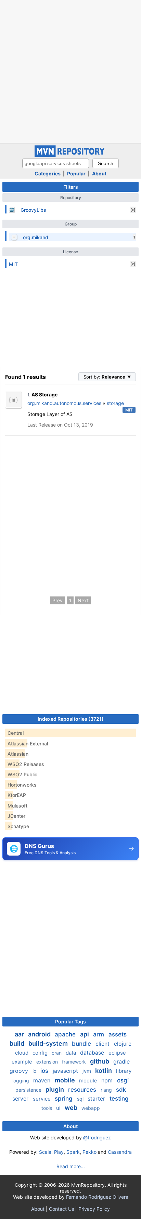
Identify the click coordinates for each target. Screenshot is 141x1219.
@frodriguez (97, 1137)
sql (81, 1099)
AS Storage (44, 394)
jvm (87, 1071)
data (71, 1052)
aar (20, 1034)
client (103, 1043)
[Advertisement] (70, 70)
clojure (122, 1043)
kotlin (104, 1070)
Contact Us (61, 1209)
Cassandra (120, 1152)
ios (45, 1070)
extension (47, 1062)
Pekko (89, 1152)
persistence (29, 1090)
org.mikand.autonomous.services (64, 403)
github (100, 1061)
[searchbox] (55, 163)
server (21, 1098)
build (18, 1043)
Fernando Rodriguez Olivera (97, 1197)
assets (117, 1034)
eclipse (117, 1052)
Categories (48, 173)
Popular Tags (70, 1021)
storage (115, 403)
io (35, 1071)
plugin (55, 1089)
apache (66, 1034)
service (42, 1098)
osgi (123, 1080)
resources (83, 1089)
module (89, 1080)
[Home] (70, 155)
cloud (22, 1052)
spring (64, 1098)
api (85, 1034)
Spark (73, 1152)
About (99, 173)
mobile (65, 1080)
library (123, 1071)
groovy (20, 1070)
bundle (82, 1043)
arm (99, 1034)
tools (47, 1108)
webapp (90, 1108)
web (72, 1107)
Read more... (70, 1166)
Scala (45, 1152)
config (41, 1052)
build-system (48, 1043)
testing (119, 1098)
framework (74, 1062)
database (93, 1052)
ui (59, 1108)
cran (57, 1053)
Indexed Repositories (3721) (71, 719)
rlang (107, 1090)
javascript (66, 1070)
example (23, 1061)
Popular (76, 173)
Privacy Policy (94, 1209)
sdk (121, 1089)
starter (97, 1098)
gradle (121, 1061)
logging (21, 1080)
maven (42, 1080)
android (40, 1034)
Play (59, 1152)
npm (107, 1080)
